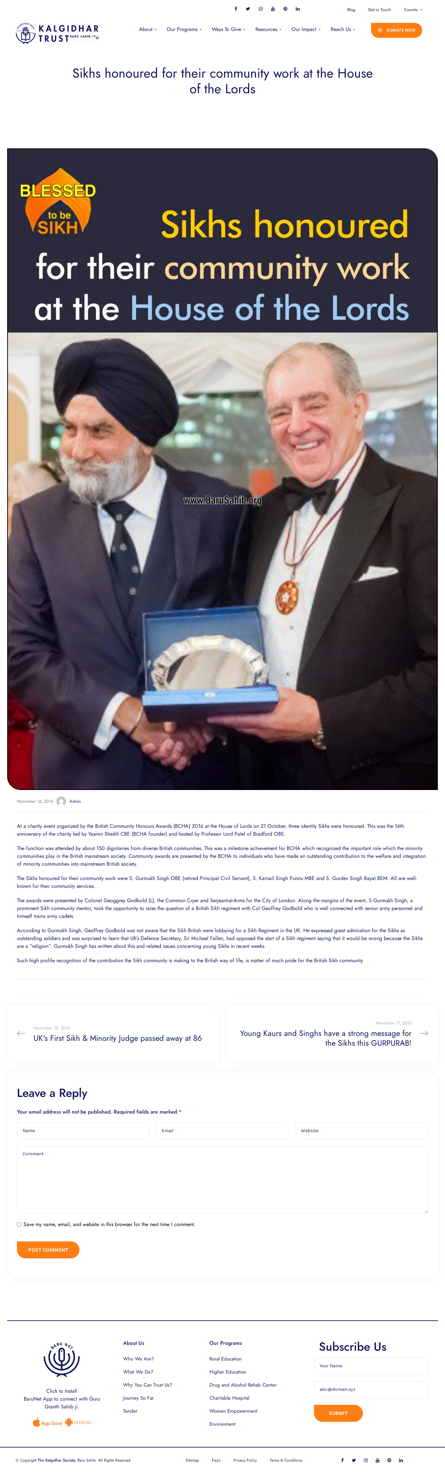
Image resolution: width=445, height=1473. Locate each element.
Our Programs (182, 29)
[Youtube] (272, 8)
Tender (130, 1411)
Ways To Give (226, 29)
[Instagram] (260, 8)
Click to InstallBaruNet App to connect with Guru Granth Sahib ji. (62, 1398)
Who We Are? (138, 1358)
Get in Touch (379, 10)
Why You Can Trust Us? (147, 1385)
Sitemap (192, 1460)
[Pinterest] (285, 8)
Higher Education (227, 1371)
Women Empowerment (233, 1411)
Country (411, 10)
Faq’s (216, 1460)
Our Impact (304, 29)
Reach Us (341, 29)
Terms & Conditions (286, 1460)
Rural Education (225, 1358)
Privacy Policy (245, 1460)
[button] (397, 30)
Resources (266, 29)
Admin (75, 801)
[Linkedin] (297, 8)
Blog (351, 10)
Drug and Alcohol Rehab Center (243, 1385)
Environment (222, 1424)
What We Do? (138, 1371)
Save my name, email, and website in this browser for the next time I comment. (109, 1224)
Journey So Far (138, 1398)
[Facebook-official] (235, 8)
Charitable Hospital (229, 1398)
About (145, 29)
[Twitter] (248, 8)
